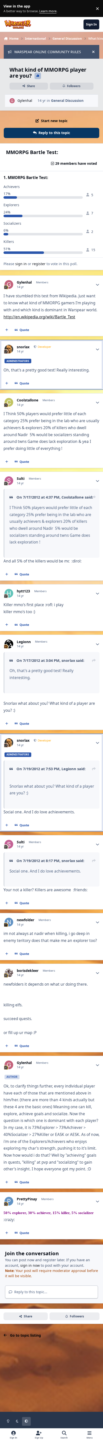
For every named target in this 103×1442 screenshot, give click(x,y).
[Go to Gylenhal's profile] (12, 100)
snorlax (23, 347)
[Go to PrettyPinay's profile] (8, 1201)
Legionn (24, 642)
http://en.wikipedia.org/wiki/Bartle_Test (39, 317)
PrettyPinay (27, 1199)
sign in (21, 263)
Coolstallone (27, 400)
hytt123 (23, 591)
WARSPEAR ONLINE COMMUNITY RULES (47, 51)
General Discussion (67, 100)
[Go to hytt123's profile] (8, 593)
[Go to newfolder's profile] (8, 922)
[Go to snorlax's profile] (8, 349)
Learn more (9, 8)
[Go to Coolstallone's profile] (8, 402)
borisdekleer (27, 970)
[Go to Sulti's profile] (8, 480)
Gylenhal (25, 100)
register (39, 263)
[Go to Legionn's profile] (8, 644)
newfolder (25, 920)
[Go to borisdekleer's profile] (8, 972)
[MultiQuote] (7, 330)
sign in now (30, 1265)
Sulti (20, 478)
